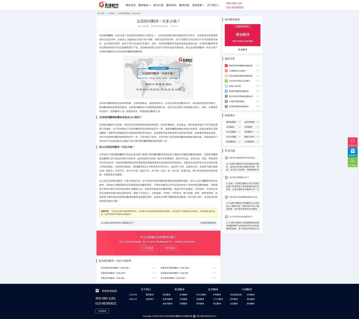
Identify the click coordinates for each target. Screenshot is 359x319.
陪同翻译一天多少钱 (251, 132)
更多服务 (149, 248)
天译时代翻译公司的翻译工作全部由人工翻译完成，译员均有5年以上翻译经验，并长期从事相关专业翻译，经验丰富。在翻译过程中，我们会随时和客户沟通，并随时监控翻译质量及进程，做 (242, 206)
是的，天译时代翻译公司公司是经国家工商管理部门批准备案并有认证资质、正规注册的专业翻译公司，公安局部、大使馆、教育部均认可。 (242, 186)
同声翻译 (234, 299)
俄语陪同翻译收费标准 (239, 91)
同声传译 (126, 103)
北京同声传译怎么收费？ (240, 81)
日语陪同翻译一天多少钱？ (174, 278)
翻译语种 (171, 5)
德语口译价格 (235, 86)
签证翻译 (217, 303)
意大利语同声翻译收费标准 (241, 96)
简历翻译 (167, 294)
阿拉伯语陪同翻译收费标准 (241, 76)
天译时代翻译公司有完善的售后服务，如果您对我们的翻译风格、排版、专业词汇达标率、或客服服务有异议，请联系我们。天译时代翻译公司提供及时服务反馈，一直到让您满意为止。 (242, 167)
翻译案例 (150, 294)
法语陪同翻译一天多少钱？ (130, 13)
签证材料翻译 (251, 122)
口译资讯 (111, 13)
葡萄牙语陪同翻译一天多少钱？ (176, 268)
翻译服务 (144, 5)
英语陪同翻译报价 (208, 223)
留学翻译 (200, 303)
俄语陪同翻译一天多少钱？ (114, 273)
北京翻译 (233, 127)
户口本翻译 (218, 299)
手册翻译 (183, 303)
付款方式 (133, 299)
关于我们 (212, 5)
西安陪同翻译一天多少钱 (113, 278)
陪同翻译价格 (233, 142)
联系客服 (170, 248)
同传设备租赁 (236, 294)
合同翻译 (183, 294)
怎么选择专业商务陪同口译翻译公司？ (117, 223)
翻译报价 (148, 141)
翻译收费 (114, 117)
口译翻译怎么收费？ (238, 71)
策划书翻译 (167, 303)
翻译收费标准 (135, 51)
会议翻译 (234, 303)
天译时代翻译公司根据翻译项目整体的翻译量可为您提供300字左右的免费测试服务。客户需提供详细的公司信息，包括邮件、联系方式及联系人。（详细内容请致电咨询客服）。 (242, 226)
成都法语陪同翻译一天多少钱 (175, 273)
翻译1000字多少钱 (251, 137)
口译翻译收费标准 (251, 142)
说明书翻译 (167, 299)
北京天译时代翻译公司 (174, 316)
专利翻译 (183, 299)
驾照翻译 (200, 299)
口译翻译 (204, 181)
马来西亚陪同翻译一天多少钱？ (116, 268)
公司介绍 (133, 294)
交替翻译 (251, 294)
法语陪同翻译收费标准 (239, 106)
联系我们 (150, 299)
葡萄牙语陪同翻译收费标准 (241, 66)
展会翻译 (242, 49)
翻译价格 (184, 5)
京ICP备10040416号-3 (206, 316)
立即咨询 (102, 311)
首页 (102, 13)
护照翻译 (251, 127)
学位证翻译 (233, 132)
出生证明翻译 (233, 137)
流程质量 (197, 5)
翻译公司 (124, 154)
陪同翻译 (108, 35)
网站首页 (131, 5)
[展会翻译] (242, 45)
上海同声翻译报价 (237, 101)
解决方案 (158, 5)
